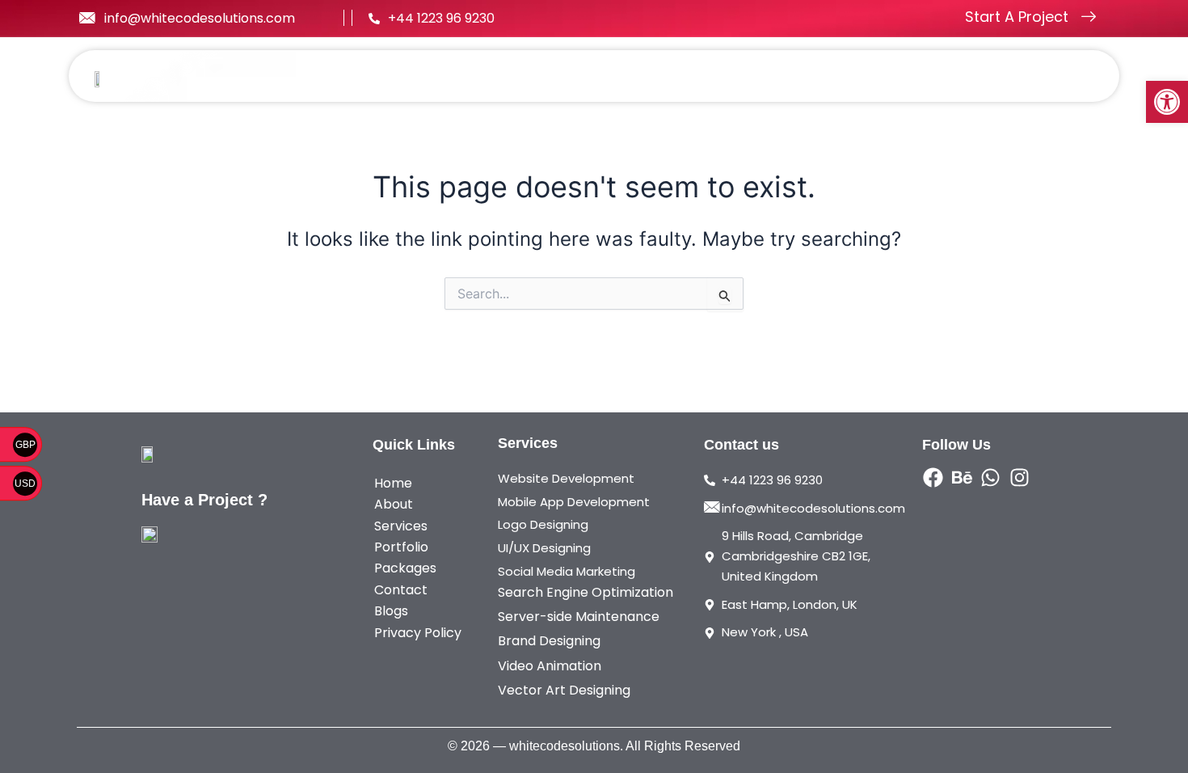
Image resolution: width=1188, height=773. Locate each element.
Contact (1051, 76)
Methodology (887, 76)
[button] (1167, 102)
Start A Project (1016, 16)
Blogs (978, 76)
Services (592, 76)
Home (450, 76)
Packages (781, 76)
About (517, 76)
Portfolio (692, 76)
